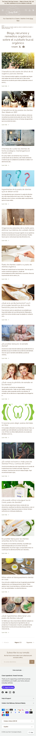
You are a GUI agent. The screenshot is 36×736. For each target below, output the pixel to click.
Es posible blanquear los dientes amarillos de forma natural (15, 540)
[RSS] (12, 28)
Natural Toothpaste (6, 28)
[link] (7, 642)
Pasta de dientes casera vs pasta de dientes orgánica (17, 266)
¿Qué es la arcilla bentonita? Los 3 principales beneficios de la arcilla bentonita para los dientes (16, 305)
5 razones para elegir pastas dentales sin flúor (17, 424)
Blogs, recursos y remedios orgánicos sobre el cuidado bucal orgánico (17, 27)
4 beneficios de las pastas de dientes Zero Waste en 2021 (17, 111)
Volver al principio (17, 670)
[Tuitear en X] (20, 47)
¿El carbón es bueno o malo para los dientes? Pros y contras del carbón (17, 463)
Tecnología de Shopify (16, 732)
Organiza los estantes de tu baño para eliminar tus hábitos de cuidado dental (18, 229)
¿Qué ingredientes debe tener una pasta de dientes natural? (16, 617)
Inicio (3, 25)
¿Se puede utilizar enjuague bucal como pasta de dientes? (16, 501)
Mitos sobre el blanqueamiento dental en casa (17, 578)
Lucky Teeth (8, 732)
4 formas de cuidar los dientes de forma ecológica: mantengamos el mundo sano (16, 151)
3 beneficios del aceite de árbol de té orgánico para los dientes (17, 73)
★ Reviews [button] (34, 370)
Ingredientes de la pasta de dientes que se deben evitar (16, 190)
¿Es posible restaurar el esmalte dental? (15, 345)
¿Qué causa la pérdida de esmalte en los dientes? (17, 384)
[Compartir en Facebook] (23, 47)
